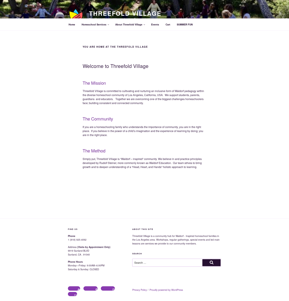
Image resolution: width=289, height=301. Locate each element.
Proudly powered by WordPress (166, 289)
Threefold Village (125, 13)
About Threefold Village (128, 24)
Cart (168, 24)
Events (155, 24)
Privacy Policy (139, 289)
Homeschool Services (94, 24)
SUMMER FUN (185, 24)
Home (72, 24)
